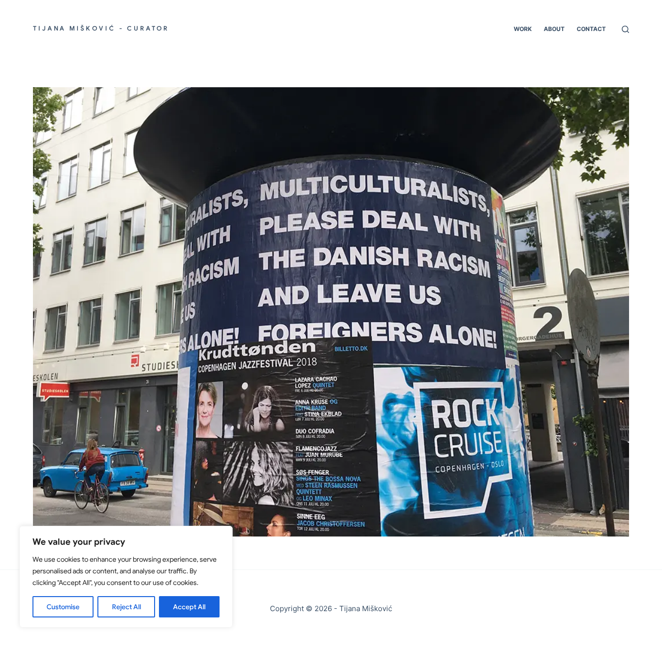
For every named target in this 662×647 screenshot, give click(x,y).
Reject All (126, 606)
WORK (523, 28)
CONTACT (591, 28)
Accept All (189, 606)
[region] (126, 577)
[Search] (625, 29)
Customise (63, 606)
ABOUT (554, 28)
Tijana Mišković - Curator (101, 28)
